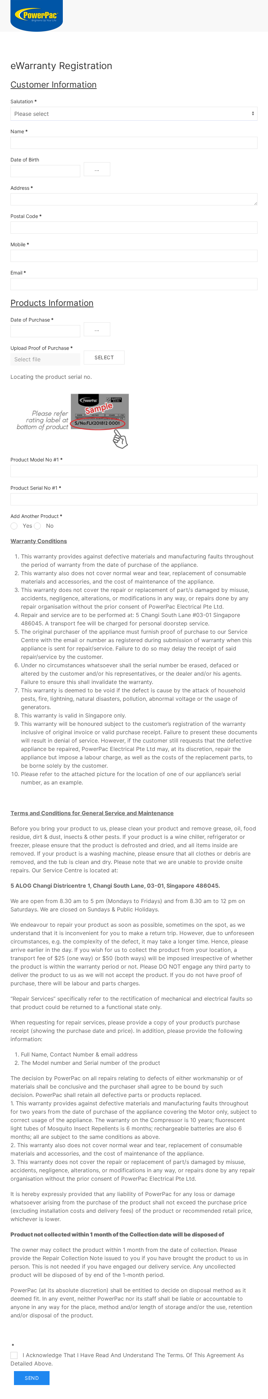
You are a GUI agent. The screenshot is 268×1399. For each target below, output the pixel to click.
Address (21, 188)
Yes (26, 525)
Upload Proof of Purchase (41, 348)
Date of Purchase (32, 320)
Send (32, 1378)
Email (18, 273)
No (49, 525)
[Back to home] (36, 16)
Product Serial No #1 (35, 488)
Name (19, 131)
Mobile (19, 244)
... (97, 169)
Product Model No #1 (36, 459)
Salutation (23, 101)
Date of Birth (24, 160)
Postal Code (26, 216)
